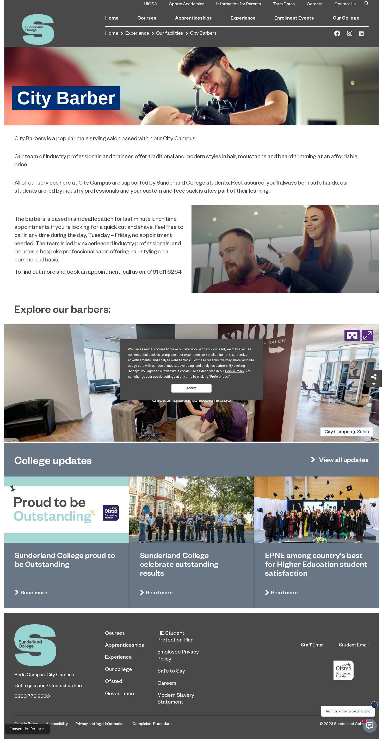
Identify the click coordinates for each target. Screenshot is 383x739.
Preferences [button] (219, 376)
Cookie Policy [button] (234, 371)
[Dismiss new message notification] (374, 704)
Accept (191, 388)
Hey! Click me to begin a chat (348, 711)
